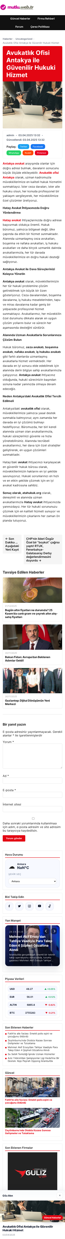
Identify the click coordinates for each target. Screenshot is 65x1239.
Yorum (8, 742)
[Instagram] (29, 906)
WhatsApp (14, 153)
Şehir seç (14, 874)
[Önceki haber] (46, 931)
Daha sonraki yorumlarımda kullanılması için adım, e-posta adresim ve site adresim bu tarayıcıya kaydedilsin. (32, 826)
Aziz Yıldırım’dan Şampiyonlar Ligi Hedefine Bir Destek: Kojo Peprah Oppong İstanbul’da (33, 1059)
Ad (6, 776)
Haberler (7, 38)
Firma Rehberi (46, 18)
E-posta (9, 790)
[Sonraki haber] (54, 931)
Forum (19, 26)
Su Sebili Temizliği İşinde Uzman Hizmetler (31, 1054)
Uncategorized (24, 38)
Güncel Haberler (20, 18)
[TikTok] (50, 906)
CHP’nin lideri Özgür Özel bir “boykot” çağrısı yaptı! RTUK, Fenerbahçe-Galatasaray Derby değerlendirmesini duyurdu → (43, 549)
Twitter (23, 146)
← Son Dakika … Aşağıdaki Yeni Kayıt (12, 544)
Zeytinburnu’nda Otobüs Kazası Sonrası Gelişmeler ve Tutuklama (30, 1042)
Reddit (28, 153)
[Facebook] (9, 906)
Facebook (38, 146)
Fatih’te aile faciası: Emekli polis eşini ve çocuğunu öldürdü (30, 1035)
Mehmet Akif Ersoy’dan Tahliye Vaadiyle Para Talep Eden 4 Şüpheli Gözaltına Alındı (33, 1049)
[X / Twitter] (19, 906)
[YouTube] (39, 906)
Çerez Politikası (40, 26)
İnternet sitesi (12, 804)
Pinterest (41, 153)
